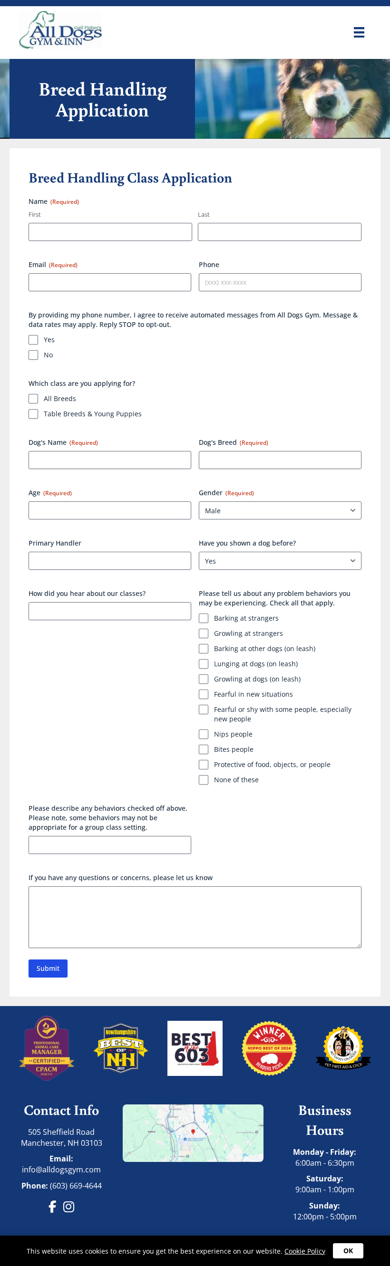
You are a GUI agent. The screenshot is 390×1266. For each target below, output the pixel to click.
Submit (48, 968)
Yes (49, 339)
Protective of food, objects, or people (272, 764)
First (35, 214)
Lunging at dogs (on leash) (256, 663)
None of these (236, 779)
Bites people (234, 749)
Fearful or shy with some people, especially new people (282, 714)
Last (204, 214)
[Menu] (359, 32)
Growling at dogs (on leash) (257, 678)
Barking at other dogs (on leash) (264, 648)
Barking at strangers (246, 618)
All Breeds (60, 398)
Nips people (233, 733)
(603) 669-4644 (76, 1185)
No (48, 354)
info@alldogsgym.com (61, 1169)
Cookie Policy (304, 1251)
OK (348, 1250)
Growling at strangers (248, 633)
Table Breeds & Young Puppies (93, 413)
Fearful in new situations (253, 694)
